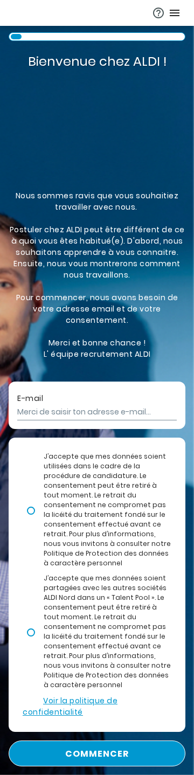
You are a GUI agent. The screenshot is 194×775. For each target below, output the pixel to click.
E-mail (30, 398)
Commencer (97, 754)
